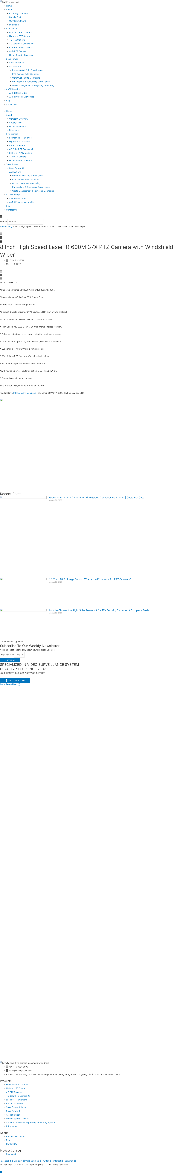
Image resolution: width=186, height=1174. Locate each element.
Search (3, 221)
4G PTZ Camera (17, 40)
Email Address (7, 654)
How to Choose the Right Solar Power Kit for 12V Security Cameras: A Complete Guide (99, 610)
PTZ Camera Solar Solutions (25, 74)
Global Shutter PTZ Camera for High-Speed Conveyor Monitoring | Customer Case (96, 497)
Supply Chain (15, 17)
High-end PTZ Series (19, 36)
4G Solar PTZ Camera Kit (21, 43)
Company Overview (18, 13)
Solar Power (12, 59)
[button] (93, 217)
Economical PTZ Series (20, 32)
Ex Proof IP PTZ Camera (20, 47)
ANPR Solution (13, 89)
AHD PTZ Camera (17, 51)
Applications (15, 66)
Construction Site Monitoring (26, 78)
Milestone (14, 24)
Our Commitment (17, 21)
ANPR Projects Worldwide (21, 96)
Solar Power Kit (16, 62)
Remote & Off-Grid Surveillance (27, 70)
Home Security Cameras (21, 55)
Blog (8, 100)
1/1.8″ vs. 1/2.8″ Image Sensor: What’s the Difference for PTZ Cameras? (90, 579)
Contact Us (11, 104)
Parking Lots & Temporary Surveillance (31, 81)
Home (9, 5)
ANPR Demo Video (18, 93)
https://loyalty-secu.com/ (25, 393)
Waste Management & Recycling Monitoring (33, 85)
